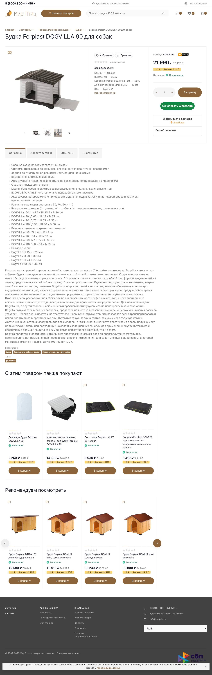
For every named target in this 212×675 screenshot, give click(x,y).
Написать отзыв (117, 62)
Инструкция (90, 152)
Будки (8, 352)
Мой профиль (47, 623)
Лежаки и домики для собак (56, 352)
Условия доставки (84, 612)
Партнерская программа (52, 617)
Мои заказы (46, 612)
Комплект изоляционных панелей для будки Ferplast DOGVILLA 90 (62, 441)
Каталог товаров (63, 13)
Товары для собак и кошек (27, 352)
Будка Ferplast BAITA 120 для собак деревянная (22, 556)
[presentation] (25, 133)
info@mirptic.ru (158, 619)
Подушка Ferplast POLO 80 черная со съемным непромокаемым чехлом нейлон (137, 442)
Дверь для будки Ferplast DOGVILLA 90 (23, 439)
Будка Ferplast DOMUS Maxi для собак (138, 556)
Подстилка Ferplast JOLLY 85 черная (99, 439)
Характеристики (41, 152)
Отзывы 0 (67, 152)
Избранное (106, 55)
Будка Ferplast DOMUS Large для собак (97, 556)
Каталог (11, 608)
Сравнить (126, 55)
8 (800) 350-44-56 (19, 3)
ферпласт (11, 360)
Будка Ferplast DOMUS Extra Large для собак (59, 556)
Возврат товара (82, 617)
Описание (15, 152)
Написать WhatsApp (179, 105)
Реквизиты (80, 628)
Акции (9, 613)
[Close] (205, 666)
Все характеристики (104, 93)
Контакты (79, 623)
